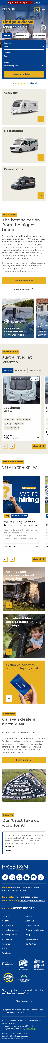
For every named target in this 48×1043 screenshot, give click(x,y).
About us (29, 921)
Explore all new (22, 281)
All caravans (7, 925)
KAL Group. (31, 1029)
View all (37, 446)
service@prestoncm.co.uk (32, 901)
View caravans (12, 328)
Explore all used (22, 289)
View (37, 437)
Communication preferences (14, 1039)
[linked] (26, 877)
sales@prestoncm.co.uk (27, 897)
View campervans (14, 335)
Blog (27, 935)
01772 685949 (24, 908)
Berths (7, 53)
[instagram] (12, 877)
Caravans (7, 370)
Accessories (8, 939)
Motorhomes (20, 370)
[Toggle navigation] (43, 9)
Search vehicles (21, 74)
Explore (37, 3)
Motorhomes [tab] (22, 36)
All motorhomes (10, 930)
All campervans (9, 935)
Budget (7, 62)
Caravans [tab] (7, 36)
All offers (6, 921)
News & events (32, 939)
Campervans (35, 370)
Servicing (6, 953)
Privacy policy (8, 1033)
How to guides (32, 925)
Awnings (6, 944)
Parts (4, 948)
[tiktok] (41, 877)
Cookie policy (21, 1033)
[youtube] (34, 877)
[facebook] (5, 877)
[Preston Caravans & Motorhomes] (9, 10)
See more (9, 846)
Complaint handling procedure (15, 1036)
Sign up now (22, 1001)
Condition (8, 43)
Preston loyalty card (34, 930)
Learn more (22, 760)
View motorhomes (14, 331)
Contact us (30, 944)
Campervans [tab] (39, 36)
